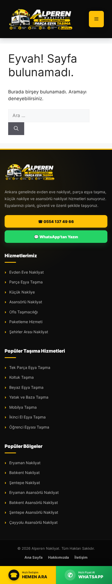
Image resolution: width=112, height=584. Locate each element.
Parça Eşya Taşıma (25, 282)
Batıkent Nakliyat (24, 472)
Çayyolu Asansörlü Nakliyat (33, 522)
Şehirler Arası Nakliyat (28, 331)
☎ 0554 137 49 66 (56, 221)
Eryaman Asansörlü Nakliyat (33, 492)
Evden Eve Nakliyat (26, 272)
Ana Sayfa (33, 557)
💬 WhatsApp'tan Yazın (56, 236)
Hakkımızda (58, 557)
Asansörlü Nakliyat (25, 301)
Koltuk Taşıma (21, 377)
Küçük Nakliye (21, 292)
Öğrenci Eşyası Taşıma (28, 427)
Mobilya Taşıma (22, 407)
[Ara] (16, 128)
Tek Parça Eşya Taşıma (29, 367)
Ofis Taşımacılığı (23, 312)
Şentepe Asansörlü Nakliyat (33, 512)
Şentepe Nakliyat (24, 482)
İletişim (81, 557)
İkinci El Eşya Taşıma (27, 417)
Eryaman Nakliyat (24, 462)
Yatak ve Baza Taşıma (28, 397)
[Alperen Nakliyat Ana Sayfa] (30, 171)
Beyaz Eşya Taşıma (25, 387)
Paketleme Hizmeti (25, 321)
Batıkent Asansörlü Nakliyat (33, 502)
